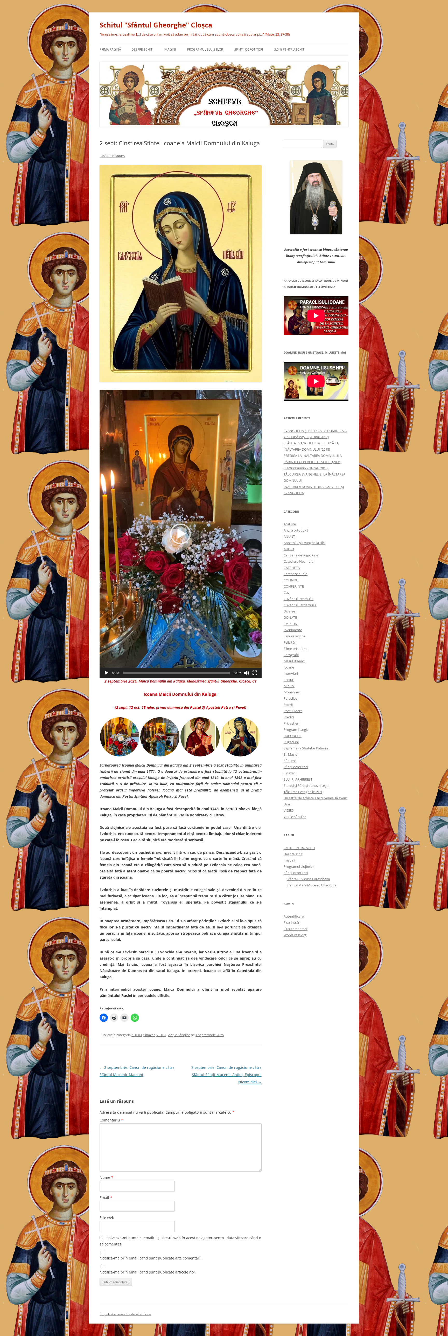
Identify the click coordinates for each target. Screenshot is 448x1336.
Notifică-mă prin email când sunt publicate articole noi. (148, 1272)
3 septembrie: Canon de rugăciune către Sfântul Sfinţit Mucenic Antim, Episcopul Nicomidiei (226, 1074)
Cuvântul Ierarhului (298, 598)
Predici (289, 717)
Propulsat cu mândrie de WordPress (125, 1314)
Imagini (170, 49)
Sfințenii (290, 760)
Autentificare (294, 916)
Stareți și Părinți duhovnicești (306, 785)
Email (106, 1197)
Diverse (289, 611)
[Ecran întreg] (254, 673)
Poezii (288, 704)
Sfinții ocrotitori (296, 767)
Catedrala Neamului (299, 561)
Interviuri (291, 673)
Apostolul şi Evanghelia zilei (304, 542)
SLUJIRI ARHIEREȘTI (298, 779)
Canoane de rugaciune (301, 555)
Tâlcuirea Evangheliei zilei (303, 791)
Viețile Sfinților (179, 1034)
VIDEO (161, 1034)
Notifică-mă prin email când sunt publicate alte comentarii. (151, 1258)
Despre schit (141, 49)
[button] (180, 534)
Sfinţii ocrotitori (248, 49)
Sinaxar (149, 1034)
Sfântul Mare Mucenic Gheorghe (311, 885)
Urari (287, 804)
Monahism (292, 692)
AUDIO (136, 1034)
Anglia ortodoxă (296, 530)
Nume (106, 1177)
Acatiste (290, 524)
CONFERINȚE (294, 586)
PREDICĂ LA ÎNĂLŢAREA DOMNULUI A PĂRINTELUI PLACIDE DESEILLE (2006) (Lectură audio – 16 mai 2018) (313, 461)
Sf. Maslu (290, 754)
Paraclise (290, 698)
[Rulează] (106, 673)
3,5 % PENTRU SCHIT (289, 49)
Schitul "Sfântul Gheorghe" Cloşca (156, 25)
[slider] (176, 673)
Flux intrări (292, 922)
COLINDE (291, 580)
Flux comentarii (295, 928)
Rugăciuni (291, 742)
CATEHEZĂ (292, 567)
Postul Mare (293, 710)
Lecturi (289, 679)
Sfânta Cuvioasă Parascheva (308, 879)
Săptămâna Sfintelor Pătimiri (306, 748)
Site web (107, 1217)
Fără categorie (294, 636)
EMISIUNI (291, 623)
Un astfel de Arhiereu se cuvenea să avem (315, 798)
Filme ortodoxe (295, 648)
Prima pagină (110, 49)
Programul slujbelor (205, 49)
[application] (181, 534)
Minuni (289, 686)
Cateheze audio (295, 573)
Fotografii (291, 654)
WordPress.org (295, 935)
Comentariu (111, 1120)
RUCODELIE (293, 735)
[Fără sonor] (246, 673)
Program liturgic (296, 729)
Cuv (287, 592)
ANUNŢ (289, 536)
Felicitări (290, 642)
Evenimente (293, 630)
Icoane (289, 667)
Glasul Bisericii (294, 661)
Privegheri (291, 723)
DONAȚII (290, 617)
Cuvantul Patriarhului (300, 605)
